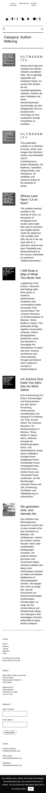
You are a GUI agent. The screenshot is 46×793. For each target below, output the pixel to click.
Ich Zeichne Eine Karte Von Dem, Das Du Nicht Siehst (31, 384)
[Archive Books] (23, 19)
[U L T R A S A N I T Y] (9, 59)
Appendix (6, 651)
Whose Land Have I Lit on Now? (29, 199)
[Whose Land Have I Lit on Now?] (9, 199)
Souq (4, 653)
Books (5, 644)
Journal (5, 649)
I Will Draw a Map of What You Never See (30, 274)
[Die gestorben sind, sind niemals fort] (9, 509)
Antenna (6, 646)
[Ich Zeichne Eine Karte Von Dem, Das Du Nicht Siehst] (9, 382)
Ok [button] (31, 789)
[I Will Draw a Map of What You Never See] (9, 273)
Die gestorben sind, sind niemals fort (29, 510)
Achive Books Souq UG (11, 660)
